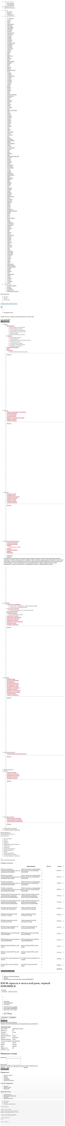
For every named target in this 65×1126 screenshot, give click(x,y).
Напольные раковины (13, 680)
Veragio (9, 258)
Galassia (9, 117)
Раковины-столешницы (13, 687)
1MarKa (11, 18)
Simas (8, 229)
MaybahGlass (10, 175)
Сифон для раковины (12, 695)
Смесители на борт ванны (14, 617)
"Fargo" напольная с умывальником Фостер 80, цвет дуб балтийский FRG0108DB (30, 870)
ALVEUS (9, 30)
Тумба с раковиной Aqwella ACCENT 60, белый (28, 921)
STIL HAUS (10, 235)
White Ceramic (11, 265)
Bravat (9, 68)
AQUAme (10, 34)
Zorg (8, 272)
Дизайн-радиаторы (9, 817)
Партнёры (6, 1097)
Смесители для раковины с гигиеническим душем (23, 606)
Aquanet (9, 35)
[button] (8, 860)
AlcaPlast (9, 25)
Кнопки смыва (14, 333)
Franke (9, 114)
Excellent (9, 107)
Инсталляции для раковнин (17, 330)
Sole (8, 231)
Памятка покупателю (12, 291)
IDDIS (9, 142)
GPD (8, 130)
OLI (8, 186)
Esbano (9, 104)
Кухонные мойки (11, 772)
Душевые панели (11, 623)
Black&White (10, 61)
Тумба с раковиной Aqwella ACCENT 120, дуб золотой (28, 908)
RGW (8, 213)
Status (8, 234)
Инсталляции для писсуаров (18, 331)
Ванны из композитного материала (16, 412)
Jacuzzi (9, 149)
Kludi (8, 163)
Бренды (9, 354)
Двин (8, 277)
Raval (8, 208)
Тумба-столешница (12, 550)
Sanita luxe (10, 225)
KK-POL (9, 162)
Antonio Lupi (10, 33)
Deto (8, 93)
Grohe (8, 133)
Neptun (9, 182)
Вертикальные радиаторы (14, 818)
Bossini (9, 67)
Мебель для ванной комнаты (11, 541)
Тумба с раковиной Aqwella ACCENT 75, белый (28, 914)
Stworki (9, 236)
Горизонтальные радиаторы (14, 820)
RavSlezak (10, 209)
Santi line (9, 228)
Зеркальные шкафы (12, 544)
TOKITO (9, 245)
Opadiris (9, 189)
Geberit (9, 122)
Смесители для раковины (14, 604)
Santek (9, 226)
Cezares (9, 78)
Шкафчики (10, 552)
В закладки (4, 1017)
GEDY (9, 123)
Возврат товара (7, 1087)
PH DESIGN (10, 196)
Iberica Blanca (11, 140)
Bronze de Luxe (11, 70)
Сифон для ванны (12, 420)
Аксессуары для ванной (10, 828)
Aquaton (9, 38)
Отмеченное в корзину (8, 971)
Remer (9, 212)
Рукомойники (10, 682)
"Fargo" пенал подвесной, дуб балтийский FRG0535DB (29, 927)
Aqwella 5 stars (11, 43)
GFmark (9, 126)
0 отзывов (4, 991)
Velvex (9, 257)
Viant (8, 259)
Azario (9, 51)
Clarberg (9, 80)
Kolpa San (10, 166)
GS (8, 136)
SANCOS (9, 222)
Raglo (8, 203)
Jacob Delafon (11, 147)
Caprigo (9, 73)
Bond (8, 64)
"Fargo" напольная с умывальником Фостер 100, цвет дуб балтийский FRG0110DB (30, 877)
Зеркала (9, 545)
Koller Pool (10, 165)
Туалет (5, 324)
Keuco (9, 159)
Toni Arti (9, 246)
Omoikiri (9, 188)
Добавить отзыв (5, 1049)
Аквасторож (10, 274)
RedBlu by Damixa (12, 211)
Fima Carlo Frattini (12, 110)
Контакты (9, 12)
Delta (8, 91)
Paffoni (9, 192)
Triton (8, 249)
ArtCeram (9, 47)
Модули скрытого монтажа (17, 334)
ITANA (9, 146)
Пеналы (9, 548)
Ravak (9, 206)
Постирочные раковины (13, 692)
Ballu (8, 53)
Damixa (9, 87)
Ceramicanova (11, 76)
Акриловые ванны (12, 413)
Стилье (9, 280)
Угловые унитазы (15, 341)
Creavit (9, 83)
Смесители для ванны (13, 608)
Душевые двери (11, 495)
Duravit (9, 97)
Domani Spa (10, 96)
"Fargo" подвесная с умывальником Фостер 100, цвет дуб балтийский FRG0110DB (30, 889)
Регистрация (10, 3)
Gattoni (9, 120)
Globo (8, 129)
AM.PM (9, 31)
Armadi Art (10, 44)
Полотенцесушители (9, 752)
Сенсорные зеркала (15, 547)
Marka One (10, 173)
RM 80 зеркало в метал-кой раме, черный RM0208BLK (30, 939)
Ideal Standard (11, 143)
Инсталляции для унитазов (17, 327)
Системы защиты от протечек (12, 830)
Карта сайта (6, 1088)
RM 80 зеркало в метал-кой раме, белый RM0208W (30, 933)
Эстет (8, 282)
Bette (8, 57)
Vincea (9, 261)
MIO (8, 180)
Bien (8, 60)
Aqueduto (9, 40)
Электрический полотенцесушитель (17, 753)
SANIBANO (10, 224)
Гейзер (9, 275)
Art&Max (9, 45)
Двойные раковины (12, 689)
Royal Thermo (11, 218)
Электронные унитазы (16, 343)
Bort (8, 66)
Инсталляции (10, 325)
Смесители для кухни (13, 774)
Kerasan (9, 157)
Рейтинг (3, 1067)
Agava (9, 21)
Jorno (8, 152)
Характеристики (8, 1002)
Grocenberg (10, 132)
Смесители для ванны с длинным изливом (21, 610)
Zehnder (9, 271)
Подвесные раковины (13, 683)
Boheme (9, 63)
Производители (7, 1094)
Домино (9, 278)
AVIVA (9, 50)
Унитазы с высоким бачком (17, 344)
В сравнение (12, 1017)
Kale (8, 155)
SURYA (9, 238)
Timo (8, 244)
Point (8, 198)
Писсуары (9, 350)
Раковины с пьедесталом (13, 690)
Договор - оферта (11, 285)
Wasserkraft (10, 264)
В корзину (4, 1020)
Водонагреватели (8, 769)
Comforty (9, 81)
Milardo (9, 179)
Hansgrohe (10, 139)
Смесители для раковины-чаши (18, 607)
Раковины (6, 677)
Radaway (9, 201)
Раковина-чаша (11, 679)
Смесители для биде (12, 620)
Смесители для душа (12, 616)
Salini (8, 221)
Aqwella (9, 41)
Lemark (9, 172)
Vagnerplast (10, 252)
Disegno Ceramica (12, 94)
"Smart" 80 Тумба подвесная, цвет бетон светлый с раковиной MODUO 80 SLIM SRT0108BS (30, 902)
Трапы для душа (11, 499)
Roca (8, 216)
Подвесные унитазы (15, 337)
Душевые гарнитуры (12, 624)
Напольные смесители (13, 618)
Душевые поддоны (12, 498)
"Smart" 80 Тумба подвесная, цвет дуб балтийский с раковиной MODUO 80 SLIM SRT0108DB (30, 896)
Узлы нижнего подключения (14, 821)
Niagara (9, 183)
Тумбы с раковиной (12, 542)
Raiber (9, 205)
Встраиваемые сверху (13, 685)
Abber (8, 20)
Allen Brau (10, 28)
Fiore (8, 111)
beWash (9, 58)
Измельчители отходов (13, 775)
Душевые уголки (11, 494)
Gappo (9, 119)
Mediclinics (10, 178)
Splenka (9, 232)
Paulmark (9, 193)
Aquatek (9, 37)
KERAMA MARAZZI (13, 156)
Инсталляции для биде (16, 328)
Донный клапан (11, 693)
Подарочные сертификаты (10, 1095)
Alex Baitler (10, 27)
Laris (8, 169)
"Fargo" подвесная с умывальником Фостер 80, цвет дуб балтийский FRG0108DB (30, 883)
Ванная (6, 410)
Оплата (9, 13)
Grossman (9, 134)
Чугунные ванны (11, 415)
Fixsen (9, 113)
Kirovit (9, 160)
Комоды (9, 551)
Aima (8, 22)
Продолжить (4, 1069)
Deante (9, 90)
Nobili (8, 185)
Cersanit (9, 77)
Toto (8, 248)
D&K (8, 86)
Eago (8, 99)
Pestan (9, 195)
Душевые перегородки (13, 496)
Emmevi (9, 101)
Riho (8, 215)
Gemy (8, 124)
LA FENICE (10, 168)
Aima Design (10, 24)
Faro (8, 109)
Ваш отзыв (3, 1064)
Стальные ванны (11, 416)
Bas (8, 54)
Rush (8, 219)
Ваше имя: (3, 1057)
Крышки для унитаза (15, 346)
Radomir (9, 202)
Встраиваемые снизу (12, 686)
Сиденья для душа (12, 502)
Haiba (8, 137)
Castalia (9, 74)
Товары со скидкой (8, 1098)
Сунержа (9, 281)
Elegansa (9, 100)
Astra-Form (10, 48)
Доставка (9, 288)
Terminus (9, 242)
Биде (8, 348)
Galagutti (9, 116)
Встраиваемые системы (16, 614)
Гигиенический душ (12, 611)
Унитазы (9, 336)
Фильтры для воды (12, 778)
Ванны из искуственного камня (15, 417)
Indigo (9, 145)
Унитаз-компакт (14, 338)
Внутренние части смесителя (15, 621)
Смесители (7, 603)
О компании (10, 14)
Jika (8, 150)
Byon (8, 71)
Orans (8, 190)
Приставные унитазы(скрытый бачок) (20, 340)
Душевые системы (12, 613)
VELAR (9, 255)
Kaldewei (9, 153)
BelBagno (9, 55)
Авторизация (10, 5)
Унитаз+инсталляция (12, 347)
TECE (9, 241)
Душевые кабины (11, 501)
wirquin (9, 268)
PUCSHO (9, 199)
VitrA (8, 262)
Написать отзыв (12, 991)
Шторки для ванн (11, 419)
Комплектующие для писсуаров (18, 351)
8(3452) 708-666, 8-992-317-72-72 (9, 304)
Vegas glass (10, 254)
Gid (8, 127)
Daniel (9, 89)
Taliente (9, 239)
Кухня (5, 771)
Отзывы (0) (7, 1004)
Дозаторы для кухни (12, 776)
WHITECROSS (11, 267)
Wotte (8, 269)
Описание (9, 555)
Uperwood (10, 251)
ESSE (8, 106)
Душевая (6, 492)
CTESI (9, 84)
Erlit (8, 103)
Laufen (9, 170)
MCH (8, 176)
